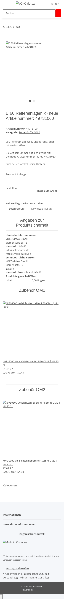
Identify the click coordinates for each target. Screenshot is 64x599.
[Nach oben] (1, 596)
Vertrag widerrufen (17, 568)
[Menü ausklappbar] (7, 4)
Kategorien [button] (10, 485)
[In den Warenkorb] (8, 39)
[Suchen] (58, 13)
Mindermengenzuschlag (34, 577)
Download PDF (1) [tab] (41, 208)
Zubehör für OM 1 (29, 132)
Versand (8, 577)
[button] (47, 3)
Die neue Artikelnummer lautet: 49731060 (30, 156)
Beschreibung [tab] (17, 208)
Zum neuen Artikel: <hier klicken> (26, 164)
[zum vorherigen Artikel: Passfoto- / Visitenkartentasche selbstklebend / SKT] (24, 28)
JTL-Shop (38, 589)
